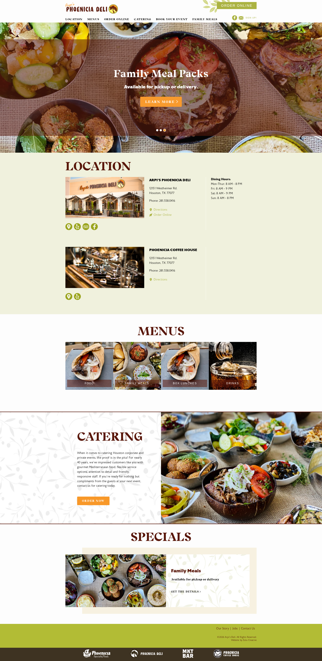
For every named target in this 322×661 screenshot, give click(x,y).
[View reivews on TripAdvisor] (85, 226)
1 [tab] (157, 130)
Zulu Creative (250, 640)
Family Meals (205, 19)
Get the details (185, 591)
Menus (93, 19)
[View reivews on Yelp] (77, 226)
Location (74, 19)
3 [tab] (164, 130)
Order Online (116, 19)
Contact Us (248, 628)
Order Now (93, 500)
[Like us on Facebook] (94, 226)
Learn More (160, 102)
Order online (236, 5)
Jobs (235, 628)
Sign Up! (251, 18)
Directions (160, 209)
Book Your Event (172, 19)
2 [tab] (161, 130)
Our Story (222, 628)
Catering (142, 19)
